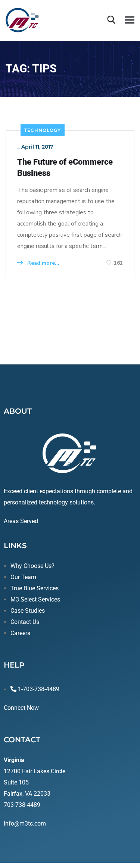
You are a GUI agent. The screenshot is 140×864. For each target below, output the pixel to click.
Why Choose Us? (32, 565)
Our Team (23, 577)
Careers (20, 633)
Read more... (42, 263)
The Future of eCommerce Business (65, 167)
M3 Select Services (35, 599)
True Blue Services (34, 588)
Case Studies (27, 610)
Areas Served (21, 521)
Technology (42, 130)
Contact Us (24, 621)
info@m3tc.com (25, 823)
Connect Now (21, 707)
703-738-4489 (22, 804)
